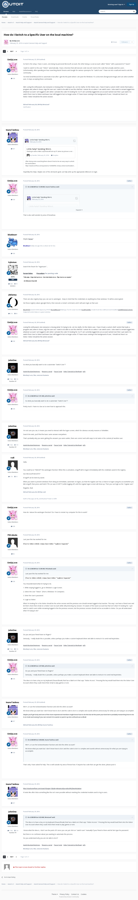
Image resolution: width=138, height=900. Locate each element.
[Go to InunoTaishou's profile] (13, 137)
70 (16, 284)
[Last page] (16, 51)
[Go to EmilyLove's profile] (6, 42)
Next (11, 51)
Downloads (15, 17)
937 (13, 149)
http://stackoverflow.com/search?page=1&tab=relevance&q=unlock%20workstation (52, 788)
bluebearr (12, 234)
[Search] (134, 11)
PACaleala (12, 535)
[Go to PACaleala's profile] (13, 542)
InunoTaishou (12, 130)
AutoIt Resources (25, 11)
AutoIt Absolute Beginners (31, 371)
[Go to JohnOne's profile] (13, 368)
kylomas (12, 262)
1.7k (11, 476)
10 (16, 476)
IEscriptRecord (55, 310)
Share (114, 42)
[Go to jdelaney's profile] (13, 302)
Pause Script (58, 371)
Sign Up (131, 4)
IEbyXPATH (26, 310)
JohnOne (12, 360)
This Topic (125, 11)
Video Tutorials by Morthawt (72, 371)
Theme (54, 894)
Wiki (14, 11)
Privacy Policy (64, 894)
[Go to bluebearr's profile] (13, 242)
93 (16, 313)
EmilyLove (16, 41)
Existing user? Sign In (116, 4)
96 (13, 554)
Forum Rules (35, 17)
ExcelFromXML (86, 310)
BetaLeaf (48, 817)
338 (13, 78)
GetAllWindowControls (125, 310)
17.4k (11, 379)
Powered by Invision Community (69, 897)
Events (25, 17)
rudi (12, 457)
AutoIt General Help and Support (35, 43)
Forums (4, 17)
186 (13, 253)
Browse (6, 11)
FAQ (36, 11)
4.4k (11, 284)
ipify (84, 371)
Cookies (83, 894)
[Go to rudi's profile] (13, 465)
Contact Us (75, 894)
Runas (30, 239)
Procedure (41, 273)
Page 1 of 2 (24, 51)
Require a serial (47, 371)
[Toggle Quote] (26, 187)
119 (17, 379)
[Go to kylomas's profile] (13, 270)
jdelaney (12, 294)
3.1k (11, 313)
